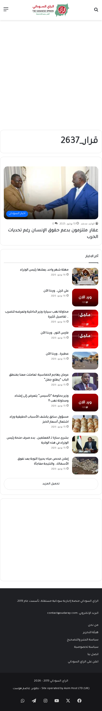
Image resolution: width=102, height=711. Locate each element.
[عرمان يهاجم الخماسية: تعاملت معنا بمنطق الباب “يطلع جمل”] (85, 381)
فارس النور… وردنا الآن (55, 333)
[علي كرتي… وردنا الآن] (85, 297)
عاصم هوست (21, 688)
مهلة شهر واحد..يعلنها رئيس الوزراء (44, 270)
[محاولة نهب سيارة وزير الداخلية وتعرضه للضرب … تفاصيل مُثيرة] (85, 318)
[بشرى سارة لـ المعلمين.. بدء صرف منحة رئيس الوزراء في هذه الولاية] (85, 444)
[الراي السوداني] (51, 10)
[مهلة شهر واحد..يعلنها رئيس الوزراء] (85, 276)
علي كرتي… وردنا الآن (56, 291)
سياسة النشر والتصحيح (82, 640)
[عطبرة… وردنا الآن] (85, 360)
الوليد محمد (88, 224)
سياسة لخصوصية (86, 647)
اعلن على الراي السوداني (83, 662)
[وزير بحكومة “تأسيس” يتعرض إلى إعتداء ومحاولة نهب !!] (85, 402)
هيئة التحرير (90, 632)
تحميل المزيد (51, 484)
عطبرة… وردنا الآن (57, 354)
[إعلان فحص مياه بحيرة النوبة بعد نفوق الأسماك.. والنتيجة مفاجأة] (85, 465)
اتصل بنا (93, 654)
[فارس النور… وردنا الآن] (85, 339)
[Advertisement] (51, 73)
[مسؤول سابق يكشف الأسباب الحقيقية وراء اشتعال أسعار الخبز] (85, 423)
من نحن (93, 625)
